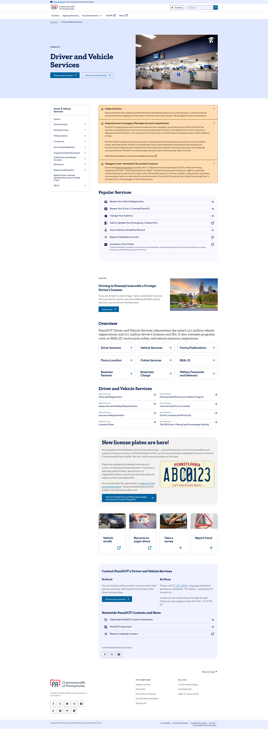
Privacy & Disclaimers (180, 723)
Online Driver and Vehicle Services (65, 158)
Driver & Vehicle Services (62, 110)
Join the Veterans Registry (147, 698)
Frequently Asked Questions (67, 153)
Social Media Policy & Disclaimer (205, 725)
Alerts (56, 185)
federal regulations (124, 167)
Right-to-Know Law (187, 694)
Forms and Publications (64, 147)
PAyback (140, 703)
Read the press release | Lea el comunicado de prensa (129, 156)
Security (212, 723)
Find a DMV (141, 689)
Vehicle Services (61, 130)
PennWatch (183, 689)
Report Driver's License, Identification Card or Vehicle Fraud (67, 177)
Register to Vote (143, 684)
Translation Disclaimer (199, 723)
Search (57, 119)
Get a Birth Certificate (145, 694)
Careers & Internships (188, 684)
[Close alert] (214, 108)
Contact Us (59, 141)
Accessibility (165, 723)
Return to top (208, 672)
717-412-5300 (179, 585)
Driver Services (60, 124)
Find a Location (60, 136)
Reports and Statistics (64, 170)
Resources (59, 164)
